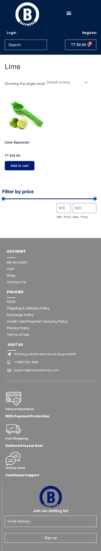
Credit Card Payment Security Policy (37, 321)
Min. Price (64, 217)
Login (11, 32)
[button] (69, 13)
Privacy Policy (18, 328)
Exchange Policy (20, 315)
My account (17, 262)
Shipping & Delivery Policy (28, 308)
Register (89, 32)
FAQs (11, 301)
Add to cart (20, 166)
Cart (10, 269)
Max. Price (80, 217)
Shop (11, 275)
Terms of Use (18, 334)
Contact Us (16, 282)
